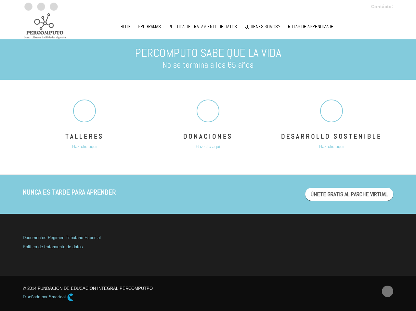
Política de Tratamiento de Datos (202, 26)
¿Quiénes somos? (262, 26)
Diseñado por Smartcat (45, 296)
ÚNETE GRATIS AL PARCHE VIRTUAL (349, 194)
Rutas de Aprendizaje (310, 26)
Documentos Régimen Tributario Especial (62, 237)
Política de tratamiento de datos (53, 246)
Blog (125, 26)
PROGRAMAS (149, 26)
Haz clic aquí (84, 146)
